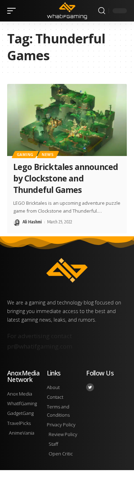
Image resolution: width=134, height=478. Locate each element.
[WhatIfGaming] (67, 10)
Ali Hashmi (32, 221)
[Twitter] (90, 387)
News (48, 154)
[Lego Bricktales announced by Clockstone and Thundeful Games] (67, 120)
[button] (13, 11)
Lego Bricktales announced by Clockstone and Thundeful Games (65, 178)
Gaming (25, 154)
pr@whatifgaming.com (39, 346)
